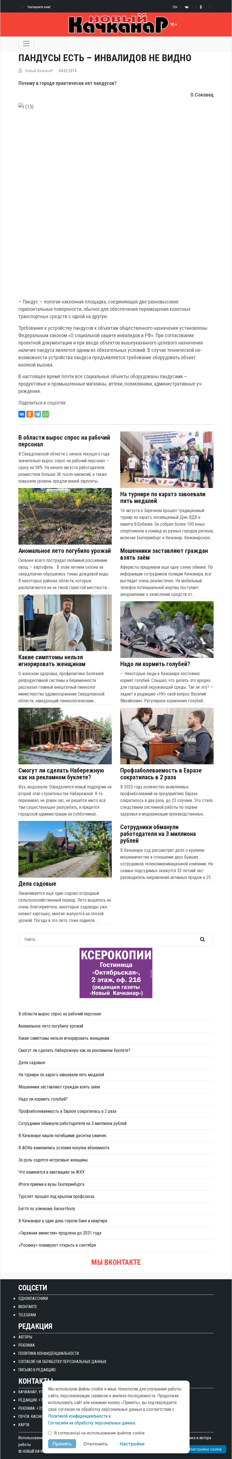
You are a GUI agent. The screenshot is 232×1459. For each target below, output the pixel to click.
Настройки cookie (205, 1449)
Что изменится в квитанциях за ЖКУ (51, 1172)
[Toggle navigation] (26, 43)
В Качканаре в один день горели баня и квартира (62, 1220)
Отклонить (95, 1444)
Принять (62, 1444)
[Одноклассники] (29, 414)
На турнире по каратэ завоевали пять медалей (162, 497)
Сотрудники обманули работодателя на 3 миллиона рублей (158, 834)
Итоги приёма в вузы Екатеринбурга (51, 1184)
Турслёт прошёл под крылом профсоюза (56, 1196)
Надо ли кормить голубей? (155, 664)
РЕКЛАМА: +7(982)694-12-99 (41, 1408)
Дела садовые (37, 883)
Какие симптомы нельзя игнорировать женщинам (51, 661)
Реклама (26, 1345)
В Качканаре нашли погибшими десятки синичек (62, 1135)
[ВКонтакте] (21, 414)
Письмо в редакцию (37, 1370)
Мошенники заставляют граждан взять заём (164, 554)
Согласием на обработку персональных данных (91, 1423)
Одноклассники (33, 1298)
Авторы (25, 1337)
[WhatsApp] (45, 414)
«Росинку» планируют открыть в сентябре (57, 1245)
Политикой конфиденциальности (78, 1416)
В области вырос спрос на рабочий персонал (64, 441)
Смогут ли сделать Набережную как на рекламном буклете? (61, 774)
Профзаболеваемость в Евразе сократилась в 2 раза (161, 774)
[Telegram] (37, 414)
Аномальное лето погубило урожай (64, 550)
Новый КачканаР (39, 71)
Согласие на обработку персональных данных (62, 1361)
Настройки (132, 1444)
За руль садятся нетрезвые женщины (53, 1160)
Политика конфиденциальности (48, 1353)
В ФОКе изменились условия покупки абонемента (63, 1147)
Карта (23, 1424)
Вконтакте (27, 1306)
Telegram (27, 1315)
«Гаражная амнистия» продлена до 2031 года (59, 1233)
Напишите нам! (39, 7)
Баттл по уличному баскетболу (46, 1208)
